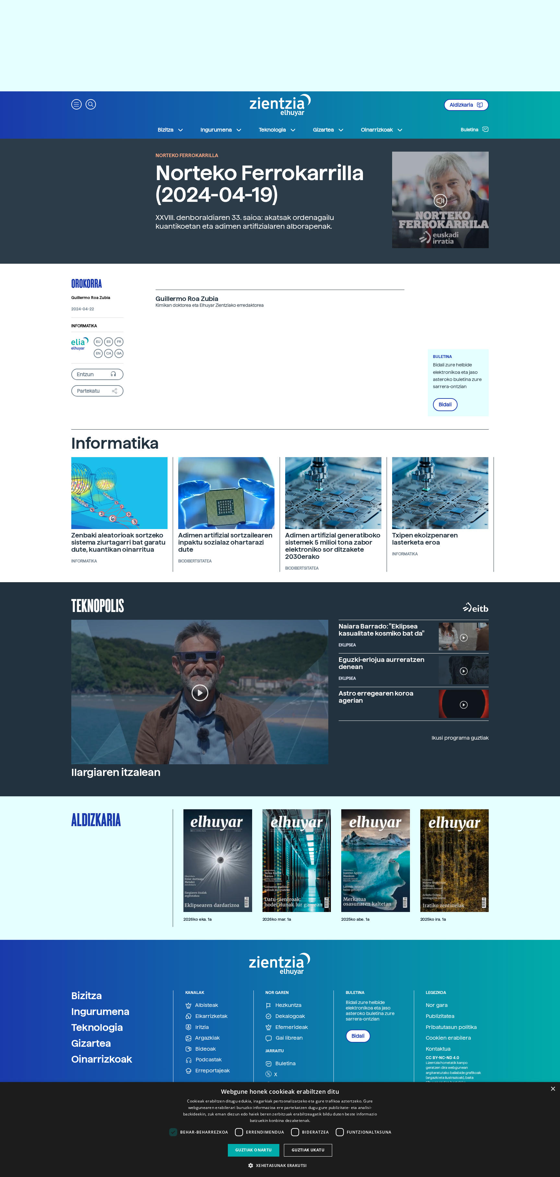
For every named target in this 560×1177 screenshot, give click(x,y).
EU (98, 342)
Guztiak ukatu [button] (308, 1150)
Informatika (84, 326)
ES (109, 342)
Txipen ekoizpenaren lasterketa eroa (425, 538)
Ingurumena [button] (216, 130)
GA (119, 353)
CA (108, 353)
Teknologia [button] (272, 130)
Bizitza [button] (165, 130)
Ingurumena (100, 1011)
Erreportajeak (212, 1070)
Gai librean (288, 1038)
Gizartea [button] (323, 130)
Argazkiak (207, 1038)
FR (119, 342)
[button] (76, 103)
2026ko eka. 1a (197, 919)
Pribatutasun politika (451, 1027)
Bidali (445, 405)
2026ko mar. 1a (276, 919)
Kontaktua (438, 1049)
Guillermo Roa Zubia (90, 297)
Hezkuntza (287, 1005)
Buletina (470, 129)
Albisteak (206, 1005)
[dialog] (280, 1129)
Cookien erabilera (448, 1038)
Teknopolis (97, 605)
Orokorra (86, 283)
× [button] (552, 1089)
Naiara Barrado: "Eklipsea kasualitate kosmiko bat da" (382, 629)
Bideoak (205, 1049)
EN (98, 353)
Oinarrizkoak (101, 1059)
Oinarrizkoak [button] (377, 130)
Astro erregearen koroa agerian (376, 696)
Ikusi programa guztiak (460, 738)
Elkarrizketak (211, 1016)
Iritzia (201, 1027)
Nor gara (437, 1005)
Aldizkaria (462, 105)
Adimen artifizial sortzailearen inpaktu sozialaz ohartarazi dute (225, 542)
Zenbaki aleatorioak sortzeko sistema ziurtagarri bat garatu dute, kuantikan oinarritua (118, 542)
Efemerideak (291, 1027)
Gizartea (91, 1043)
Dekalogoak (289, 1016)
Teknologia (97, 1027)
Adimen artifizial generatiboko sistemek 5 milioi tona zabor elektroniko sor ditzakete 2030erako (332, 545)
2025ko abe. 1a (355, 919)
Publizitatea (440, 1016)
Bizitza (86, 995)
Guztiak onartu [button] (253, 1150)
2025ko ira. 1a (433, 919)
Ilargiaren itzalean (115, 772)
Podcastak (208, 1059)
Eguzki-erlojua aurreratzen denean (381, 663)
